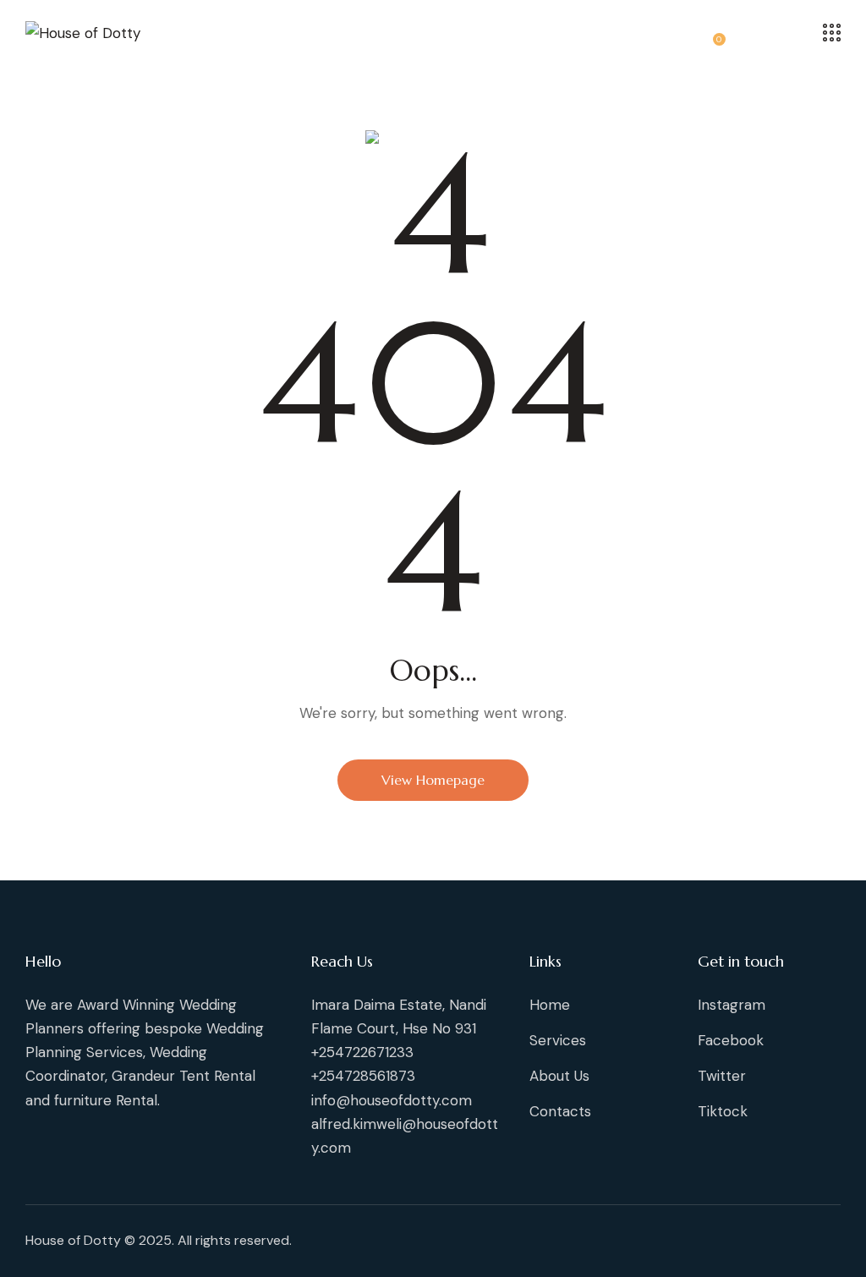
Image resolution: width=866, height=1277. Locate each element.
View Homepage (433, 779)
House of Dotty (73, 1240)
